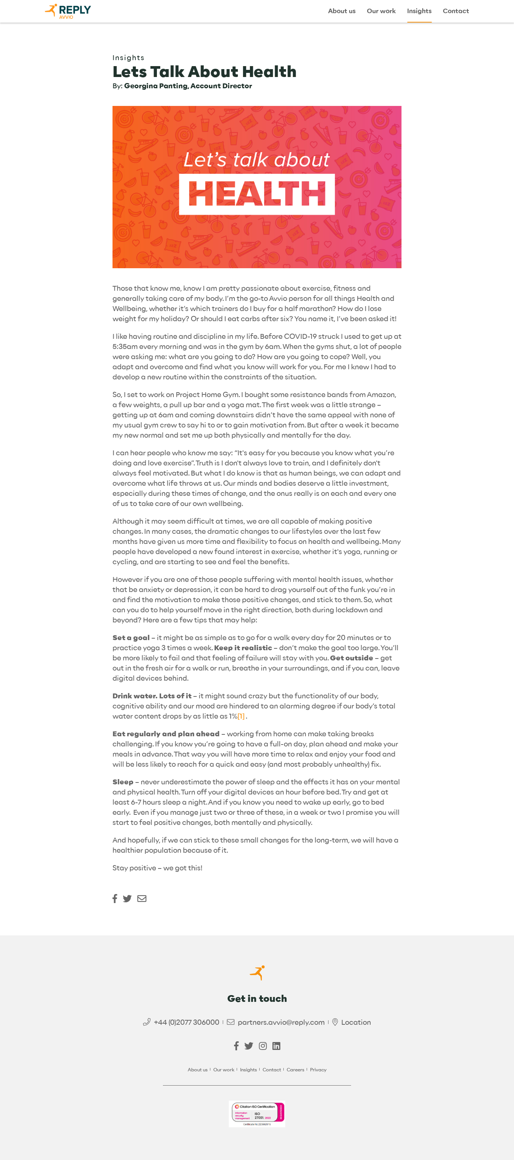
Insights (419, 11)
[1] (241, 716)
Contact (456, 11)
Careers (295, 1069)
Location (356, 1022)
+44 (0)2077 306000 (186, 1022)
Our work (381, 11)
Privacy (318, 1069)
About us (342, 11)
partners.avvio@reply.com (281, 1022)
